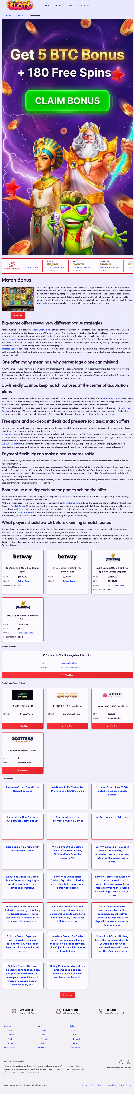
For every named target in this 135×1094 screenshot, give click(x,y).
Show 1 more (42, 1048)
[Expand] (71, 1030)
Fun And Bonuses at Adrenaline (112, 817)
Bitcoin (58, 5)
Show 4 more (9, 1048)
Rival (10, 1039)
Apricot (11, 1043)
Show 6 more (75, 1048)
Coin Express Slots (123, 267)
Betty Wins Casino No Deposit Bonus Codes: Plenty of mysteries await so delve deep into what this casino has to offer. (112, 854)
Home (8, 15)
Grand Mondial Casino (70, 667)
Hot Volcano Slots (41, 267)
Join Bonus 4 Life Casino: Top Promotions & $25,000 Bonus (67, 789)
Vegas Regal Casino (112, 398)
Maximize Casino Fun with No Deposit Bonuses (22, 789)
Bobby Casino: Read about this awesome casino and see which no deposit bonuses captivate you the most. (67, 972)
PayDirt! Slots (17, 506)
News (69, 5)
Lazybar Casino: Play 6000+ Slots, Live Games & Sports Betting (112, 791)
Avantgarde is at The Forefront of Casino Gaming (68, 818)
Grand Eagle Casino (116, 585)
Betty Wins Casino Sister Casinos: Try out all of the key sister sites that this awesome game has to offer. (67, 882)
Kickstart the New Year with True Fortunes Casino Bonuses (23, 818)
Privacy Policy (125, 1085)
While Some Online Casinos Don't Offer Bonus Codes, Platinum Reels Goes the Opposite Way (67, 852)
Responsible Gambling (107, 1085)
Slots (47, 5)
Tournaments (84, 5)
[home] (21, 9)
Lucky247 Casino (9, 443)
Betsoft (26, 512)
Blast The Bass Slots (95, 267)
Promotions (45, 1039)
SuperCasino (7, 434)
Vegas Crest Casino (41, 329)
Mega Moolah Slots (69, 663)
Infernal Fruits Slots (68, 267)
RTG (75, 1035)
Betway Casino (24, 581)
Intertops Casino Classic (12, 348)
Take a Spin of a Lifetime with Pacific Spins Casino (22, 848)
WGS (10, 1030)
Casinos (7, 1026)
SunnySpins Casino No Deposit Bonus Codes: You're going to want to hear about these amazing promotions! (23, 882)
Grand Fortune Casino (12, 339)
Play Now (18, 315)
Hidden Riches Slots (71, 502)
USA (42, 1043)
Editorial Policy (88, 1085)
